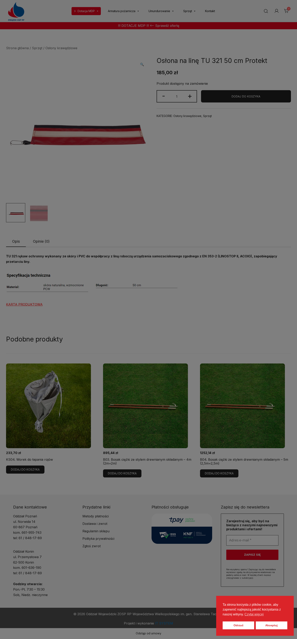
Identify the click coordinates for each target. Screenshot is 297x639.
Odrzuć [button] (238, 625)
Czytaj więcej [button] (254, 614)
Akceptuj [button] (271, 625)
